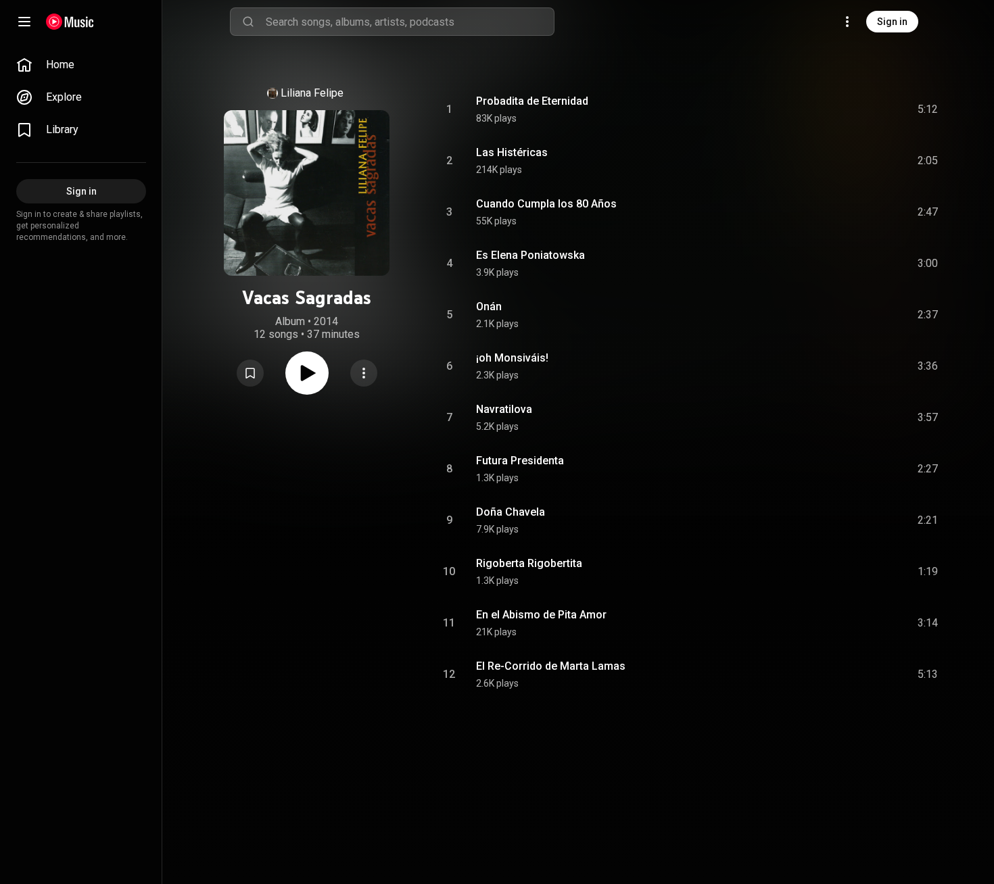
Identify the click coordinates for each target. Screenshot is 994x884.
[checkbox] (928, 109)
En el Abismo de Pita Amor (541, 614)
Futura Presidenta (520, 460)
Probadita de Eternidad (532, 101)
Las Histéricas (512, 152)
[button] (250, 373)
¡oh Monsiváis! (512, 357)
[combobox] (410, 21)
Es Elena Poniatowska (530, 255)
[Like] (825, 109)
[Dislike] (851, 109)
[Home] (70, 22)
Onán (489, 306)
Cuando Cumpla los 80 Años (546, 203)
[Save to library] (250, 373)
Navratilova (504, 409)
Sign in (892, 21)
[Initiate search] (248, 21)
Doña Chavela (510, 512)
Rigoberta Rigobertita (529, 563)
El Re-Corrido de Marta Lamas (550, 666)
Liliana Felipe (312, 93)
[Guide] (24, 22)
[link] (81, 65)
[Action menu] (363, 373)
